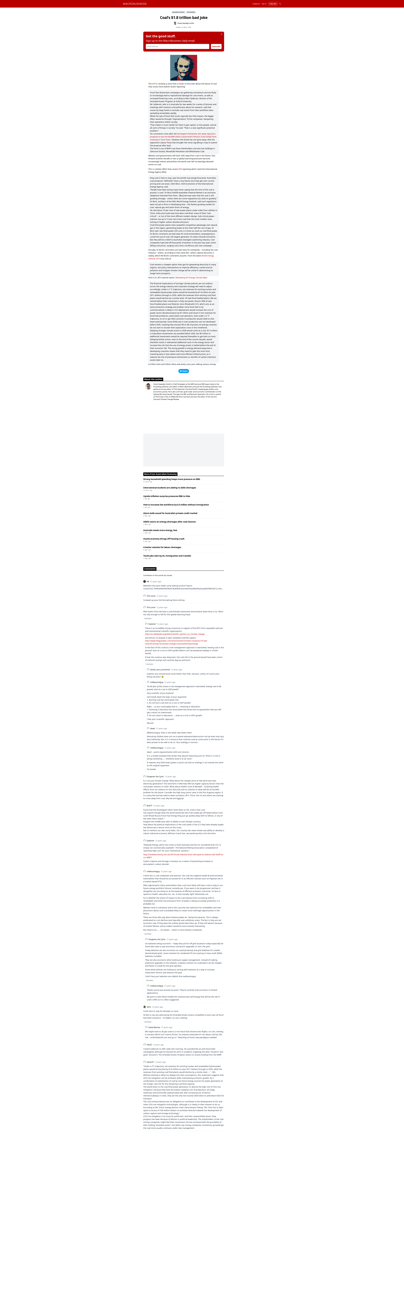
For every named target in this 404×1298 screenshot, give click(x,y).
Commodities (191, 12)
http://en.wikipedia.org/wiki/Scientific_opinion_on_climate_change (175, 634)
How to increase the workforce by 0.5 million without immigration (176, 504)
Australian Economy (178, 12)
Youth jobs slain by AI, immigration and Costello (167, 555)
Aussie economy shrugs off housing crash (163, 538)
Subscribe (216, 46)
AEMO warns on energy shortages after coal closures (169, 521)
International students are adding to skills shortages (169, 487)
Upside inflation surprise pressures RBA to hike (166, 496)
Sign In (264, 4)
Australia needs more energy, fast (160, 530)
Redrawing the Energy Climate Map (191, 277)
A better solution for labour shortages (162, 547)
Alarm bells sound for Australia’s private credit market (170, 513)
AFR (153, 83)
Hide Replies (148, 618)
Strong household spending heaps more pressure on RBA (171, 479)
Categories (256, 4)
